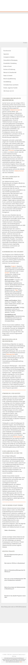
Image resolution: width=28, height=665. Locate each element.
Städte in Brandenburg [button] (9, 530)
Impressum (15, 654)
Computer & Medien (9, 57)
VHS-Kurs (11, 150)
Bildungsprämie (17, 436)
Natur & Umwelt (8, 75)
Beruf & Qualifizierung (10, 78)
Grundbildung (7, 81)
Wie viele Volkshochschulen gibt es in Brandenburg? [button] (13, 555)
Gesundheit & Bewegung (10, 60)
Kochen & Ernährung (9, 69)
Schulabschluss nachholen (11, 84)
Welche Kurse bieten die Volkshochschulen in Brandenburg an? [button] (14, 588)
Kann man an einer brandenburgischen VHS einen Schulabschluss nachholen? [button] (15, 579)
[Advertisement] (14, 28)
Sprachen (6, 54)
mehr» (20, 661)
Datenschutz (22, 654)
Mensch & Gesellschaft (10, 72)
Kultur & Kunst (7, 66)
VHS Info (9, 654)
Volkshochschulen (15, 110)
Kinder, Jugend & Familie (10, 88)
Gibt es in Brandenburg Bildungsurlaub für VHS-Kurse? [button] (14, 571)
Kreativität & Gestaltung (10, 63)
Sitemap (14, 656)
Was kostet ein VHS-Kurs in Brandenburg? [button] (14, 563)
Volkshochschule (19, 171)
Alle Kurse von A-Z (9, 91)
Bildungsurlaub (10, 354)
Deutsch (7, 272)
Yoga (16, 290)
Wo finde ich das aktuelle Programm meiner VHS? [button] (15, 596)
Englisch (13, 266)
